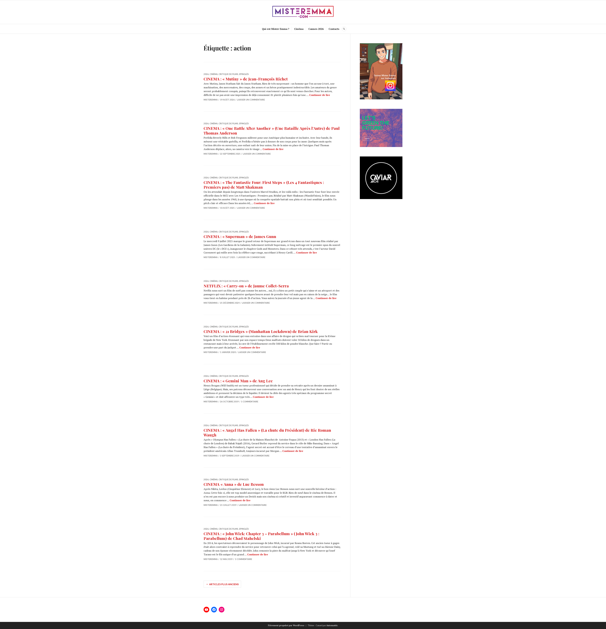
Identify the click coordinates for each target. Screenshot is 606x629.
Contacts (334, 29)
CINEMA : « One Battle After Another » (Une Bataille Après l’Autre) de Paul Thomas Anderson (272, 130)
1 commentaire (249, 401)
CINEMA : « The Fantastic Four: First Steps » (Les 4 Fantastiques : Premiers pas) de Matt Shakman (264, 185)
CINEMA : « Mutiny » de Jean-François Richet (246, 78)
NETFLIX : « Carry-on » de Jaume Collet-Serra (246, 285)
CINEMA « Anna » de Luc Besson (234, 484)
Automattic (332, 625)
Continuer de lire (319, 95)
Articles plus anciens (224, 584)
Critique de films (228, 74)
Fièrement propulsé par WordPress (286, 625)
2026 (206, 74)
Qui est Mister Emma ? (275, 29)
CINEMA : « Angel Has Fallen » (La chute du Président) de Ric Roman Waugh (267, 432)
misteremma (211, 99)
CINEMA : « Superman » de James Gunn (240, 236)
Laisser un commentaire (251, 99)
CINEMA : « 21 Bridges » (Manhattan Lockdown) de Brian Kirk (261, 331)
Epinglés (244, 74)
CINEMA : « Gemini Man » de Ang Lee (238, 380)
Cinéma (298, 29)
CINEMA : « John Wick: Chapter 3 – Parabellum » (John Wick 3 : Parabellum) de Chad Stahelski (261, 536)
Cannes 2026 (316, 29)
